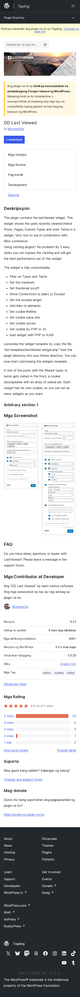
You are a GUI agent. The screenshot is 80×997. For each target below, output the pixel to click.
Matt (9, 912)
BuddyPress (14, 926)
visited (71, 672)
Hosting (9, 852)
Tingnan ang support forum (23, 779)
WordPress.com (17, 905)
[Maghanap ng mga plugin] (45, 44)
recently (59, 672)
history (47, 672)
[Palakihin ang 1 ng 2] (33, 427)
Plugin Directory (14, 17)
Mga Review (17, 165)
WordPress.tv (15, 893)
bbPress (12, 919)
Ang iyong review (16, 750)
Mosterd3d (16, 129)
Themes (47, 845)
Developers (12, 886)
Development (17, 185)
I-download (14, 139)
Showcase (49, 839)
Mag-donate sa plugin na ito (24, 814)
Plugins (47, 852)
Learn (8, 872)
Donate (49, 886)
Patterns (48, 859)
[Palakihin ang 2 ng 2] (71, 427)
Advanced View (15, 684)
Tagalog (18, 944)
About (8, 839)
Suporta (13, 195)
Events (47, 879)
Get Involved (51, 872)
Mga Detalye (17, 155)
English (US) (68, 664)
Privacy (9, 859)
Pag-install (15, 175)
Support (9, 879)
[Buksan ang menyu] (74, 6)
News (8, 845)
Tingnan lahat (66, 750)
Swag (48, 893)
